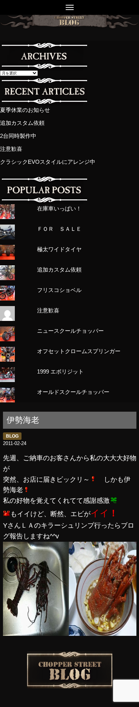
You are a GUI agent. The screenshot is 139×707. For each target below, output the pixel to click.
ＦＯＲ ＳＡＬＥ (59, 229)
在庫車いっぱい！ (59, 208)
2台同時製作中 (18, 136)
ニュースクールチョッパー (70, 331)
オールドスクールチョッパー (73, 392)
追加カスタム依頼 (22, 123)
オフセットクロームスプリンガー (78, 351)
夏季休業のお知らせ (25, 110)
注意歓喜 (11, 149)
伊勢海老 (23, 420)
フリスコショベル (59, 290)
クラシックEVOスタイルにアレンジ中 (47, 162)
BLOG (12, 436)
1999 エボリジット (60, 371)
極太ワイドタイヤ (59, 249)
